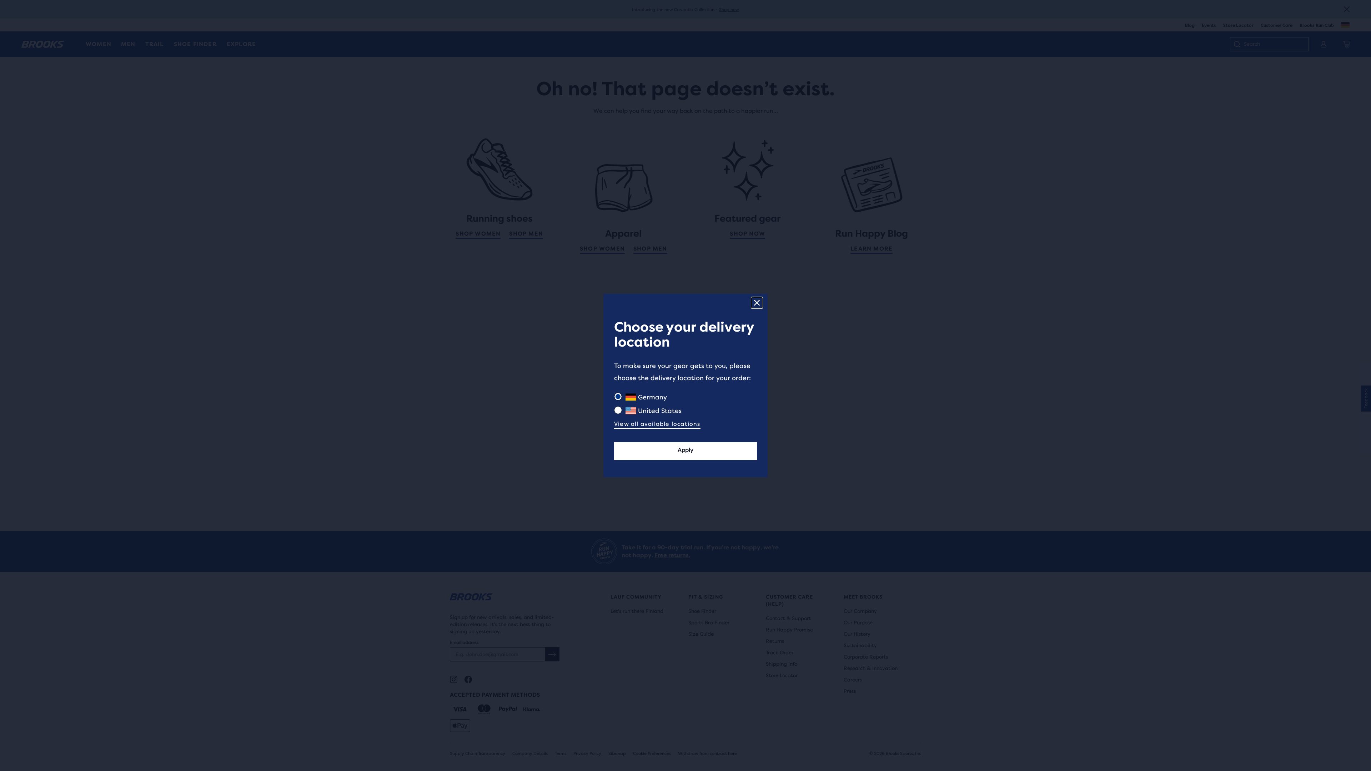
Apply (685, 450)
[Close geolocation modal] (757, 302)
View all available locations (657, 423)
